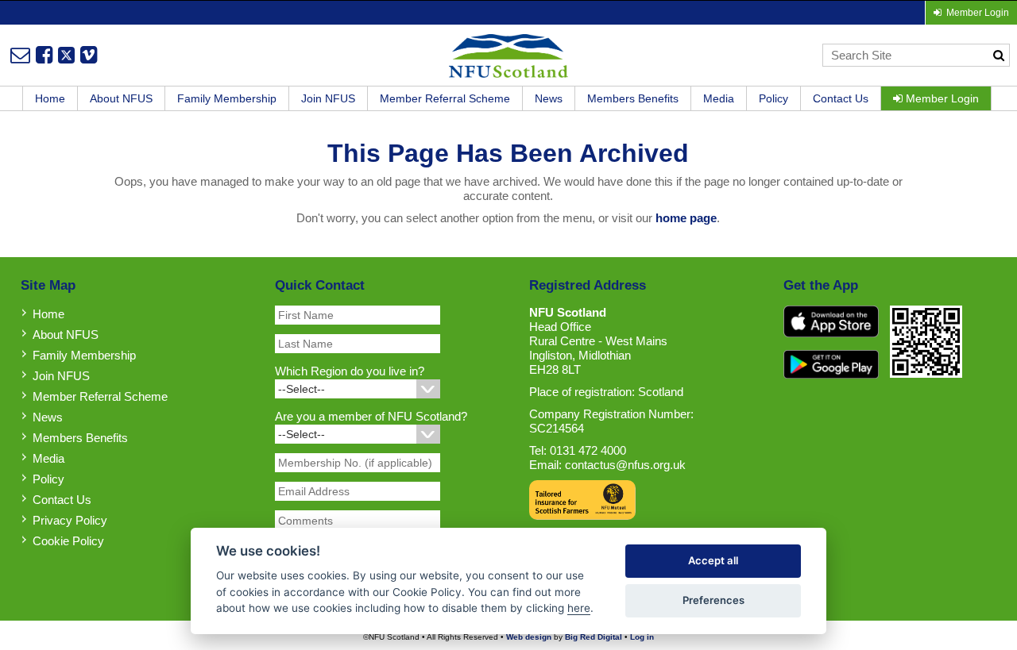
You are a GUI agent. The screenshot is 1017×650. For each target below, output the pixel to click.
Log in (642, 637)
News (549, 98)
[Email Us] (20, 55)
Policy (773, 98)
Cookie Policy (68, 541)
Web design (528, 637)
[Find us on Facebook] (44, 55)
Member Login (941, 98)
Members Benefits (633, 98)
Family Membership (226, 98)
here (578, 608)
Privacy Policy (70, 520)
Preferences (713, 600)
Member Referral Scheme (445, 98)
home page (686, 218)
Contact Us (840, 98)
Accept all (713, 560)
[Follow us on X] (66, 55)
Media (718, 98)
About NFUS (121, 98)
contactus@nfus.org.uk (625, 464)
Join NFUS (328, 98)
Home (50, 98)
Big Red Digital (593, 637)
